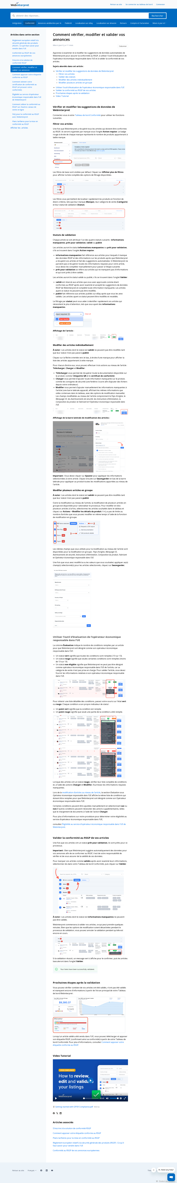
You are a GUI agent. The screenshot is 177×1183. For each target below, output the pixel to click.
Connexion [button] (160, 4)
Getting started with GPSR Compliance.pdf (74, 1106)
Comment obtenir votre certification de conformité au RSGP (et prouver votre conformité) (24, 85)
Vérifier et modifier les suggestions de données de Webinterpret (85, 71)
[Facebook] (54, 1113)
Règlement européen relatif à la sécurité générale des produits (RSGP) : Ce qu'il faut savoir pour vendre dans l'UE (88, 1144)
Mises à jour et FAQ (161, 23)
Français (31, 1170)
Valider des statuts (67, 77)
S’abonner (123, 46)
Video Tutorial (62, 96)
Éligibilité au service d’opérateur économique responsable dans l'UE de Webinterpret (26, 97)
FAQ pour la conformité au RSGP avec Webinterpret (25, 115)
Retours (123, 23)
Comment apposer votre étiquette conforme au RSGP (77, 1133)
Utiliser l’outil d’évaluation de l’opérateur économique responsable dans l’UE (90, 87)
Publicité (68, 23)
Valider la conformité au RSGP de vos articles (76, 90)
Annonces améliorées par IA (49, 23)
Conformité (29, 23)
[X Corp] (57, 1113)
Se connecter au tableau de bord (139, 4)
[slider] (91, 1098)
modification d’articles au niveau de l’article (81, 792)
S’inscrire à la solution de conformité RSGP (72, 1128)
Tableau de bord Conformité (88, 115)
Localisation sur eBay (84, 23)
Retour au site (116, 4)
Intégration (17, 23)
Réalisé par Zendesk (167, 1181)
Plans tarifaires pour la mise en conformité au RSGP (76, 1138)
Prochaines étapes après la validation (72, 93)
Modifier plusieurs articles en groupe (75, 82)
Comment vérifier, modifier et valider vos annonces (24, 68)
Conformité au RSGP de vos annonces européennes (76, 1150)
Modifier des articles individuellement (75, 79)
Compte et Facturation (139, 23)
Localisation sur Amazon (106, 23)
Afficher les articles (19, 127)
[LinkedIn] (61, 1113)
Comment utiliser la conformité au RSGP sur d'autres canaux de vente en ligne (26, 107)
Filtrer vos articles (67, 74)
